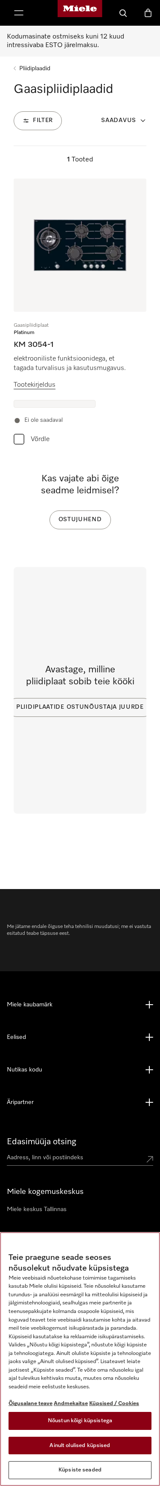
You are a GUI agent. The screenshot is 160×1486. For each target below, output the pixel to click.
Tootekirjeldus (34, 385)
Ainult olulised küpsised (79, 1445)
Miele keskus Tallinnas (37, 1209)
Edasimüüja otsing (41, 1141)
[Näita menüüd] (19, 13)
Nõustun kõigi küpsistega (80, 1420)
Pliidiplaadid (34, 69)
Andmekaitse (71, 1403)
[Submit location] (149, 1159)
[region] (80, 1359)
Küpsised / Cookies (114, 1403)
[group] (80, 314)
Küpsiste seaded (80, 1470)
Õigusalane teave (30, 1403)
